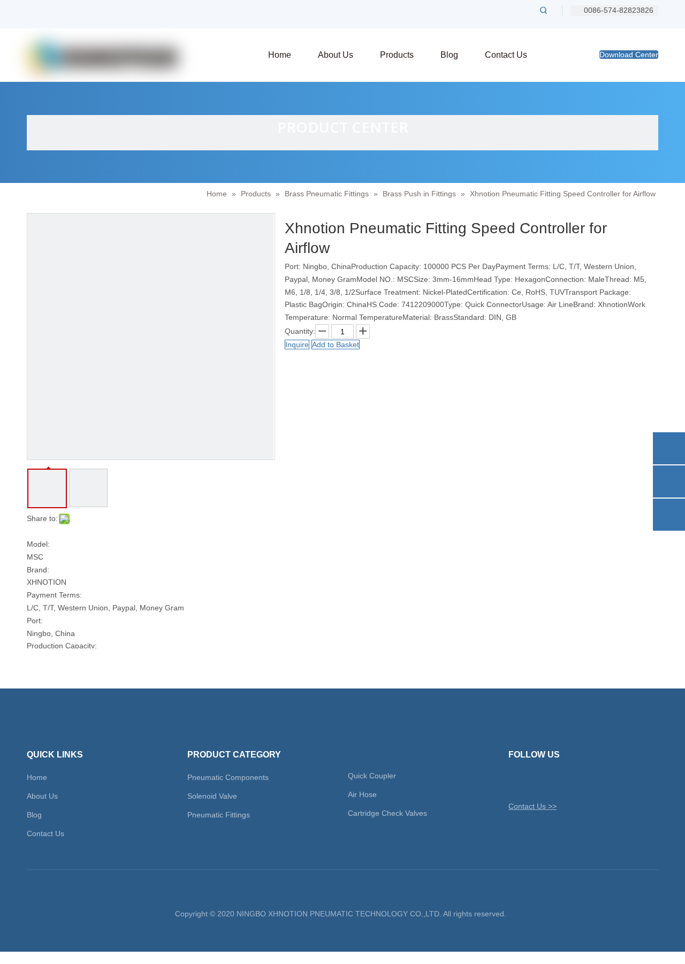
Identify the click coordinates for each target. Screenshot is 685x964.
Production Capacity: (62, 645)
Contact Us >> (532, 806)
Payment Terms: (54, 595)
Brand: (38, 569)
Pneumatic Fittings (218, 814)
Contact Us (45, 833)
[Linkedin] (553, 780)
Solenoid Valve (212, 796)
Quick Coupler (372, 775)
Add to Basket (335, 344)
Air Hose (362, 794)
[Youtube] (572, 780)
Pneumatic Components (228, 777)
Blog (34, 814)
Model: (38, 544)
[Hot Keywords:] (543, 10)
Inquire (297, 344)
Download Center (628, 54)
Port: (35, 620)
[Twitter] (515, 780)
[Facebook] (534, 780)
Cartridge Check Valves (387, 813)
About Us (42, 796)
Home (37, 777)
